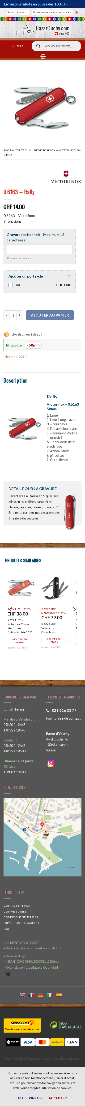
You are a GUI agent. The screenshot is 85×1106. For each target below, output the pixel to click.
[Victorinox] (66, 176)
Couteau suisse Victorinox (35, 150)
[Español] (60, 994)
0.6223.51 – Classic (25, 609)
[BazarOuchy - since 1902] (42, 28)
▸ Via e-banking (15, 956)
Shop (7, 150)
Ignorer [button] (75, 4)
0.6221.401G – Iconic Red (60, 611)
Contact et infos (17, 905)
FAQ (6, 929)
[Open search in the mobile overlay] (56, 46)
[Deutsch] (42, 994)
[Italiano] (51, 994)
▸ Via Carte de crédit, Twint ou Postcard (32, 948)
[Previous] (11, 618)
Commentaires (15, 911)
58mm (34, 345)
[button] (19, 46)
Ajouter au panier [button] (25, 637)
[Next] (74, 618)
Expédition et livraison (21, 923)
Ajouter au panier (50, 315)
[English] (24, 994)
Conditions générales (21, 917)
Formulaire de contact (63, 718)
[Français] (33, 994)
